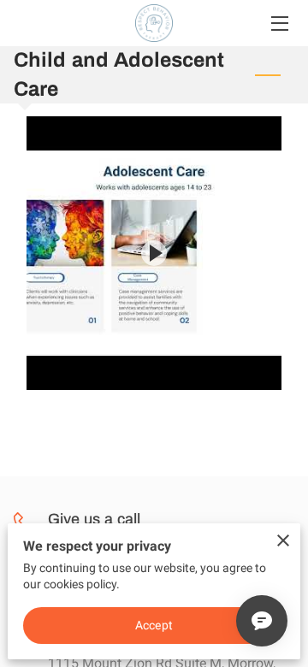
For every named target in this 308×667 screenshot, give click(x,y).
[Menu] (278, 23)
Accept (154, 625)
